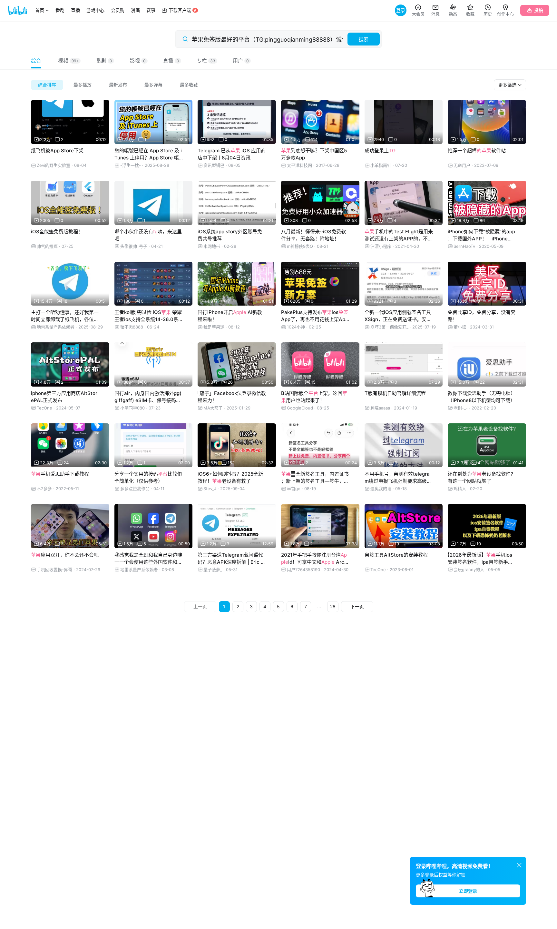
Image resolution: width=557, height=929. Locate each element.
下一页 (357, 606)
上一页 (200, 606)
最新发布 (118, 84)
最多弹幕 (153, 84)
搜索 (363, 39)
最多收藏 (189, 84)
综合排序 (47, 84)
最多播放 (82, 84)
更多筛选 (508, 84)
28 (333, 606)
